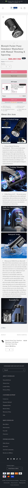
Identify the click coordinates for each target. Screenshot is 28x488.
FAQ (4, 415)
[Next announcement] (25, 1)
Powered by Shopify (14, 480)
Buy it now (14, 76)
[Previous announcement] (2, 1)
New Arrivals (6, 427)
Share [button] (4, 327)
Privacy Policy (6, 389)
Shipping (3, 61)
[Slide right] (17, 43)
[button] (2, 8)
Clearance (5, 434)
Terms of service (14, 482)
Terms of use (6, 383)
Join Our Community (8, 449)
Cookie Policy (6, 386)
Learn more (20, 102)
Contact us (5, 399)
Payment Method (7, 402)
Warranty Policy (7, 412)
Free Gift (5, 430)
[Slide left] (10, 43)
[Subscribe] (23, 370)
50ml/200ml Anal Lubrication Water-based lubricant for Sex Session (17, 86)
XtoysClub (8, 480)
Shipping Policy (7, 405)
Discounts (5, 446)
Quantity (3, 63)
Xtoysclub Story (7, 380)
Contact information (14, 484)
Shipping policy (22, 482)
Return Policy (6, 408)
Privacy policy (23, 480)
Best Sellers (6, 424)
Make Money (6, 443)
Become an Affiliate (8, 453)
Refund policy (7, 482)
